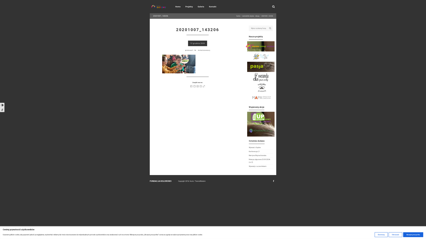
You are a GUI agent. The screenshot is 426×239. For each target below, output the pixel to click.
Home (238, 16)
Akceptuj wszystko (413, 235)
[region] (213, 232)
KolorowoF (189, 50)
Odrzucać (395, 235)
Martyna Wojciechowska (257, 155)
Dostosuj (381, 235)
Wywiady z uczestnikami (257, 166)
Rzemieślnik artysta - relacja (250, 16)
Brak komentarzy (205, 50)
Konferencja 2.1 (254, 151)
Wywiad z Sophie (255, 147)
